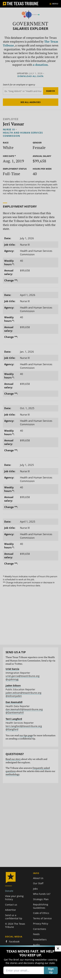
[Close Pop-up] (58, 948)
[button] (30, 489)
